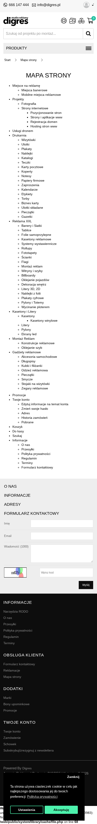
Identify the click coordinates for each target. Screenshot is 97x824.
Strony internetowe (34, 108)
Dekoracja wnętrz (33, 284)
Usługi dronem (22, 131)
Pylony (26, 329)
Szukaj (17, 436)
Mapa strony (29, 60)
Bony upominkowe (16, 704)
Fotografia (28, 103)
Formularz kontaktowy (37, 467)
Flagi (24, 262)
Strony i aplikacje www (46, 117)
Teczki (25, 162)
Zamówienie (12, 738)
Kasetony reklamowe (36, 239)
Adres (25, 413)
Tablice (26, 230)
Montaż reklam (32, 266)
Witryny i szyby (32, 271)
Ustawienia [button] (26, 810)
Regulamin (29, 458)
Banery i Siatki (31, 225)
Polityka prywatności (35, 454)
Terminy (27, 463)
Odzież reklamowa (34, 370)
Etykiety (26, 194)
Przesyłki (27, 449)
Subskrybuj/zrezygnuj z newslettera (28, 750)
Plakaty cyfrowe (32, 298)
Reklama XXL (22, 221)
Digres (27, 768)
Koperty (26, 171)
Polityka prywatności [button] (42, 796)
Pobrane (27, 422)
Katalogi (27, 158)
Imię (7, 523)
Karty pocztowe (32, 167)
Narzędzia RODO (15, 611)
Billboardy (28, 275)
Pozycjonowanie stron (46, 113)
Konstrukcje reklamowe (38, 343)
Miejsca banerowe (34, 90)
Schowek (9, 744)
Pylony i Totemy (32, 302)
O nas (25, 445)
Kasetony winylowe (44, 320)
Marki (7, 698)
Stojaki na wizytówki (35, 384)
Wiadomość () (16, 546)
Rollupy (26, 248)
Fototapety (29, 253)
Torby (25, 198)
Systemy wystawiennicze (39, 244)
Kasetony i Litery (24, 311)
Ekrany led (29, 334)
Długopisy (28, 361)
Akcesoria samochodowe (39, 356)
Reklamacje (11, 670)
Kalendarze (29, 189)
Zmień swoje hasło (34, 408)
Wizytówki (28, 140)
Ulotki (25, 144)
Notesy (26, 176)
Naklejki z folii (31, 293)
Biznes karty (30, 203)
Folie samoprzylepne (36, 234)
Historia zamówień (34, 417)
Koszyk (17, 426)
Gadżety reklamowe (26, 352)
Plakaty (26, 149)
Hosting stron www (43, 126)
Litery (25, 325)
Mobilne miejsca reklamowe (41, 94)
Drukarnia (19, 135)
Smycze (27, 379)
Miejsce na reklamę (26, 85)
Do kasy (18, 431)
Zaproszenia (30, 185)
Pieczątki (27, 212)
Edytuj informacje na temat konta (44, 404)
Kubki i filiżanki (31, 366)
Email (8, 536)
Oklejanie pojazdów (35, 280)
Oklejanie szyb (31, 347)
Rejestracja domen (43, 122)
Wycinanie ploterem (35, 307)
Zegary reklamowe (34, 388)
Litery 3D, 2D (30, 289)
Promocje (19, 395)
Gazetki (26, 216)
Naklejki (26, 153)
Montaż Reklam (23, 338)
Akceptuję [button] (61, 810)
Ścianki (26, 257)
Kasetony (28, 316)
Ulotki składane (32, 207)
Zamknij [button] (73, 777)
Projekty (18, 99)
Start (7, 60)
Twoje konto (21, 399)
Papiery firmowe (32, 180)
